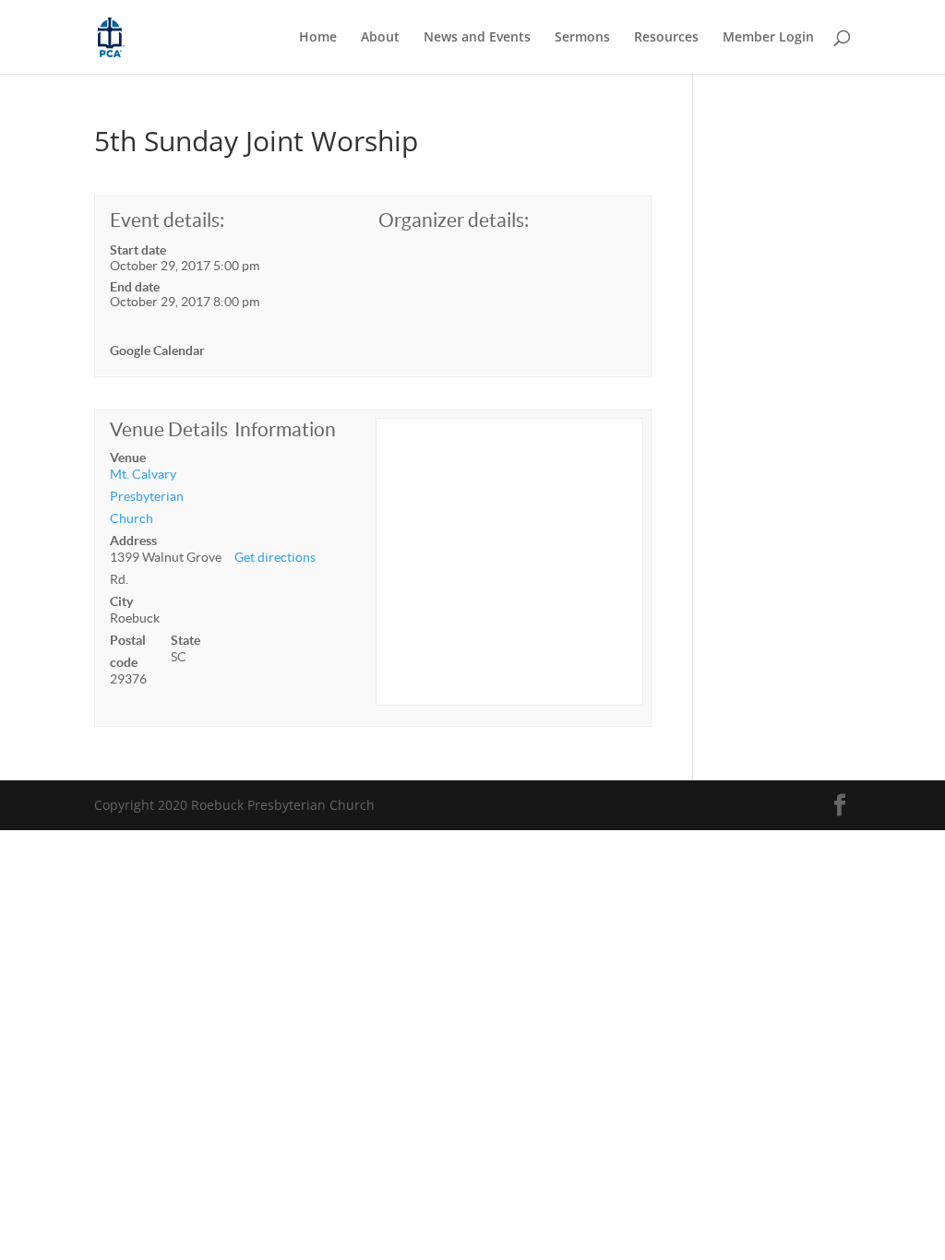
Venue (128, 457)
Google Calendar (157, 350)
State (185, 640)
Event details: (167, 220)
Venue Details (169, 429)
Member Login (768, 37)
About (380, 37)
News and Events (477, 37)
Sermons (582, 37)
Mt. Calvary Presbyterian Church (147, 496)
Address (133, 540)
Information (285, 429)
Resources (666, 37)
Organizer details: (453, 220)
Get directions (275, 557)
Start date (138, 250)
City (121, 601)
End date (135, 286)
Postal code (128, 651)
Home (318, 37)
